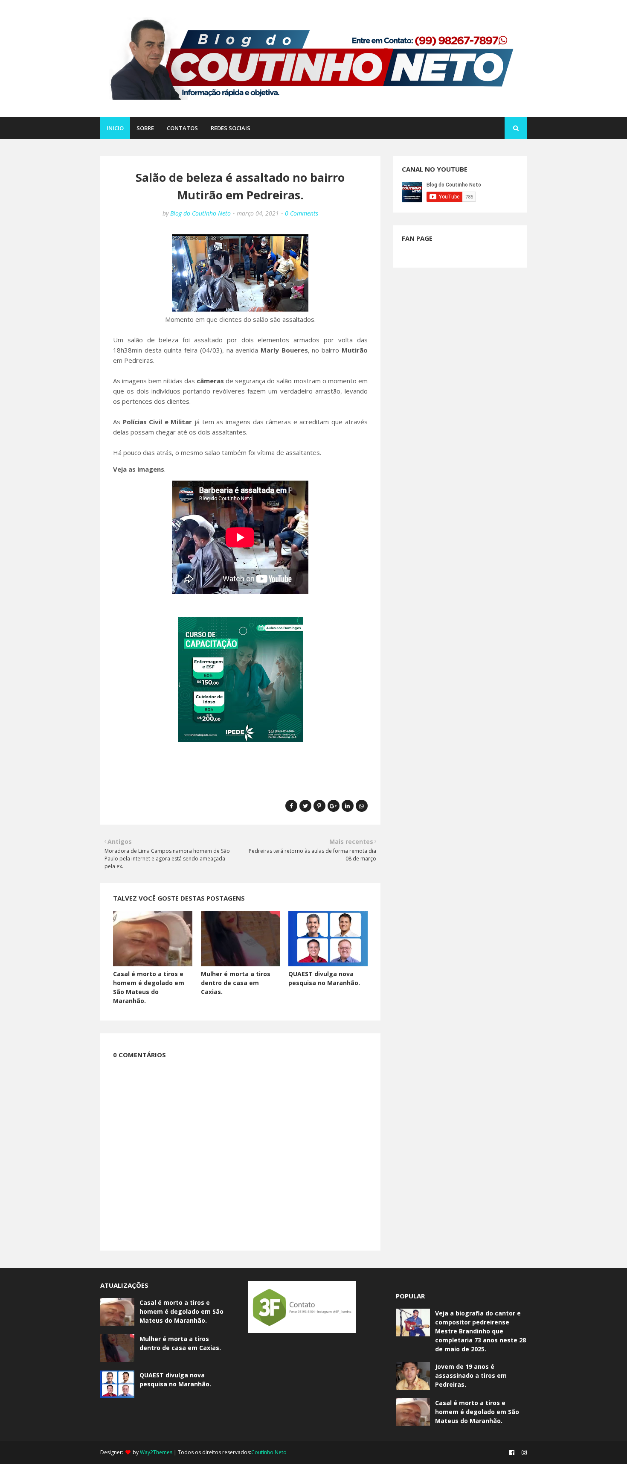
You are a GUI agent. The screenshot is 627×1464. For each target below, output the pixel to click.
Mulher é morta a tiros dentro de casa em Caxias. (235, 983)
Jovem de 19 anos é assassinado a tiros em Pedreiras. (471, 1375)
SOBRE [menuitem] (145, 128)
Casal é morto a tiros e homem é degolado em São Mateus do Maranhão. (181, 1311)
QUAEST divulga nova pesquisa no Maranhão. (175, 1379)
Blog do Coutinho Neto (200, 213)
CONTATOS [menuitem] (182, 128)
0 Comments (301, 213)
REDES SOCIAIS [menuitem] (230, 128)
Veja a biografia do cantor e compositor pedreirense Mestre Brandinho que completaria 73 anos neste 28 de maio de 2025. (480, 1331)
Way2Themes (156, 1452)
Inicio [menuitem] (115, 128)
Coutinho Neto (269, 1452)
